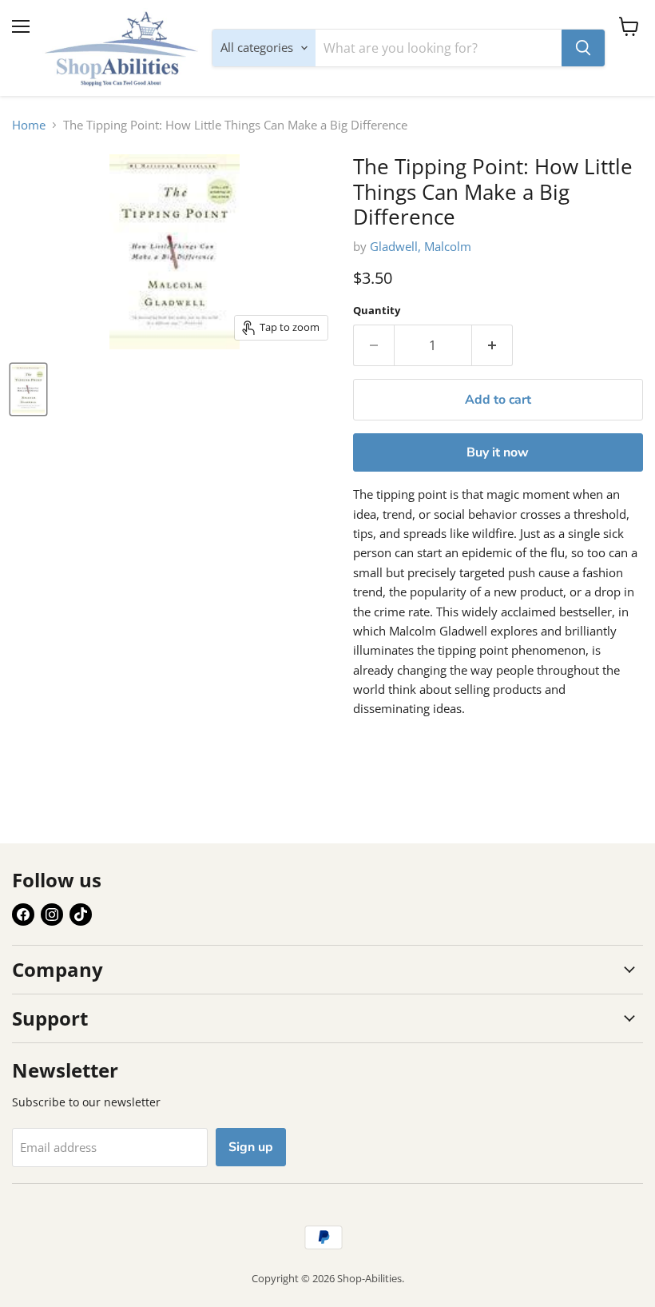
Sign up (250, 1147)
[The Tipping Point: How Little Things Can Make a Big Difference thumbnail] (28, 389)
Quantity (376, 311)
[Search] (583, 48)
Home (29, 125)
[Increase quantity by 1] (492, 345)
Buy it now (497, 452)
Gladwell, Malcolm (420, 246)
